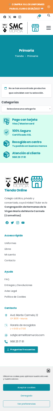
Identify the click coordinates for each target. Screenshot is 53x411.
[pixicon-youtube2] (23, 222)
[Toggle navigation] (49, 27)
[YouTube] (14, 17)
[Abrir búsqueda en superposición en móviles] (48, 16)
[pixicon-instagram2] (17, 222)
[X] (9, 17)
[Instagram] (19, 17)
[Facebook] (4, 17)
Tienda (19, 56)
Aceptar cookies (26, 387)
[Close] (48, 6)
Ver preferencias (26, 403)
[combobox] (26, 109)
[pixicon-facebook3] (7, 222)
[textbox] (26, 109)
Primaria (32, 56)
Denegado (26, 395)
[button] (48, 370)
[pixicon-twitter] (12, 222)
